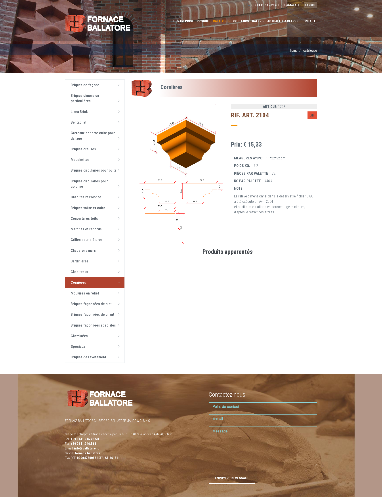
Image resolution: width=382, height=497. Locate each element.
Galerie (258, 21)
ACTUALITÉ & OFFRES (282, 21)
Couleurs (241, 21)
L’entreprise (183, 21)
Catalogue (221, 21)
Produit (203, 21)
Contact (290, 5)
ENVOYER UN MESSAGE (232, 478)
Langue (310, 5)
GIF (312, 115)
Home (294, 50)
